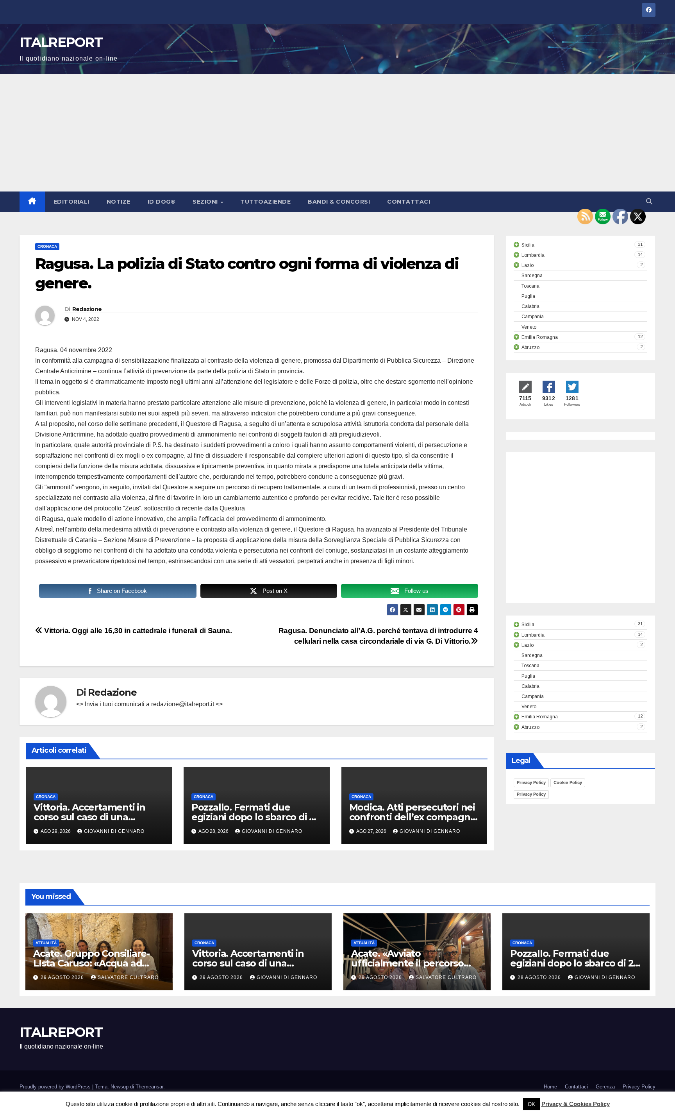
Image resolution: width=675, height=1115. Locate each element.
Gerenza (605, 1087)
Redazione (87, 309)
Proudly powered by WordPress (56, 1087)
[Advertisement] (337, 133)
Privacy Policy (531, 782)
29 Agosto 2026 (63, 977)
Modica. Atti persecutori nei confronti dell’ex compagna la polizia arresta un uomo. (412, 817)
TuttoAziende (265, 201)
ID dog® (162, 201)
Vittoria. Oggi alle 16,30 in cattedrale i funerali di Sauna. (137, 630)
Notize (118, 201)
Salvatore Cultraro (128, 977)
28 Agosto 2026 (540, 977)
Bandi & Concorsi (339, 201)
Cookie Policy (568, 782)
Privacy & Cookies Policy (575, 1104)
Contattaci (408, 201)
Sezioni (206, 201)
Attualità (46, 943)
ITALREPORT (61, 42)
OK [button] (531, 1104)
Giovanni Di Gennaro (114, 831)
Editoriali (71, 201)
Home (550, 1087)
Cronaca (47, 246)
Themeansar (149, 1087)
